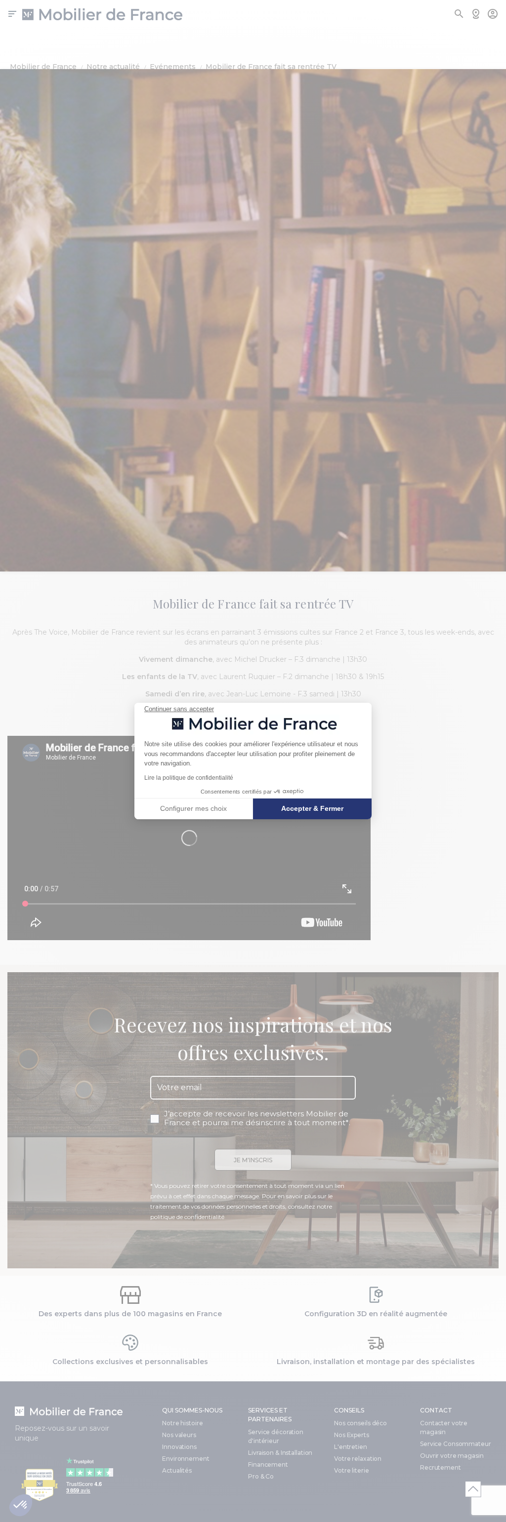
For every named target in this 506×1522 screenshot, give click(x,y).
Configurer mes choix (193, 808)
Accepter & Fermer (312, 808)
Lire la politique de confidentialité (188, 777)
